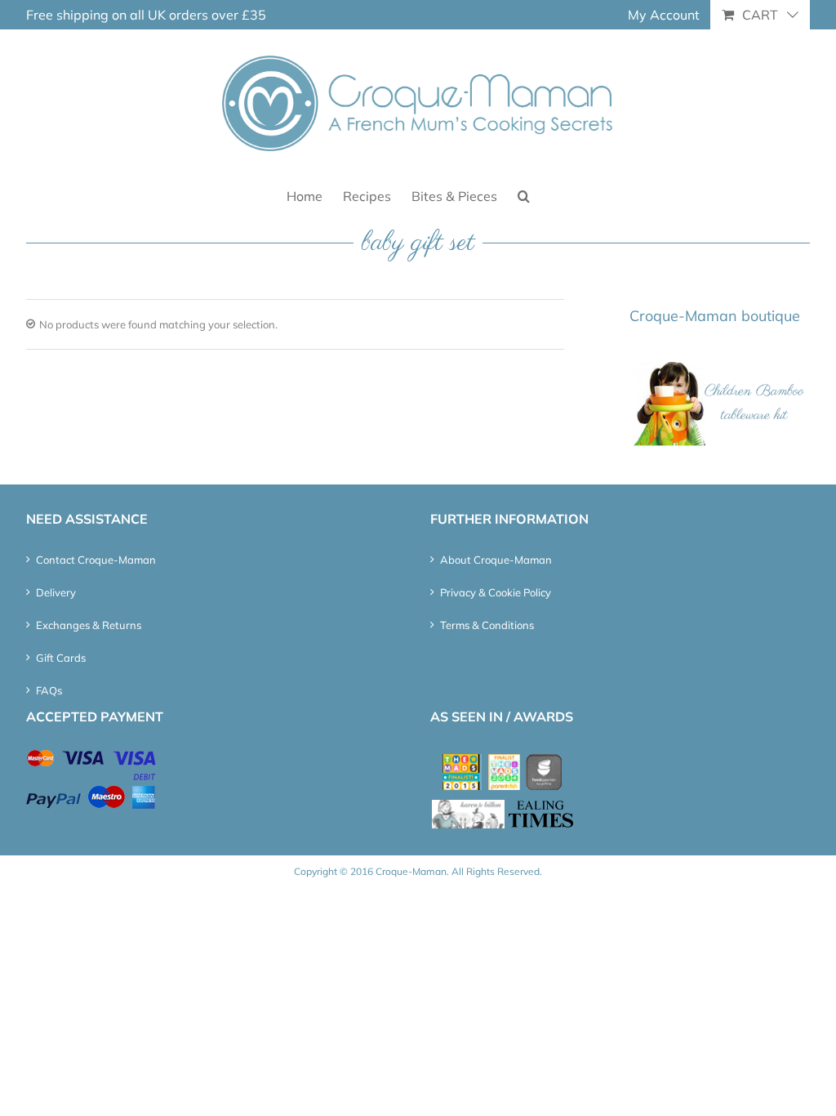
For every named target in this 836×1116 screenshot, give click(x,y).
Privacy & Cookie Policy (495, 592)
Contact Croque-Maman (96, 559)
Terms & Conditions (487, 625)
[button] (524, 194)
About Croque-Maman (496, 559)
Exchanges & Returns (88, 625)
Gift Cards (61, 657)
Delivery (56, 592)
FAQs (49, 690)
